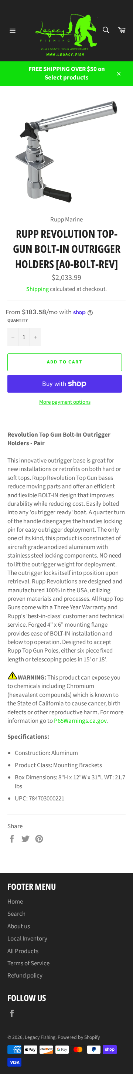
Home (15, 901)
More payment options (65, 402)
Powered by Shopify (79, 1037)
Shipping (37, 289)
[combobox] (105, 30)
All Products (22, 951)
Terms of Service (28, 963)
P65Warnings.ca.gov (80, 720)
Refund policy (24, 975)
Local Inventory (27, 938)
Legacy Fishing (40, 1037)
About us (18, 926)
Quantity (17, 320)
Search (16, 913)
